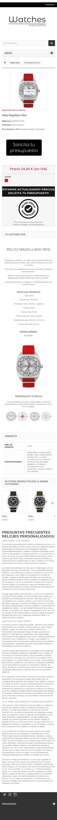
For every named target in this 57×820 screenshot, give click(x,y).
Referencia (6, 121)
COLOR (8, 177)
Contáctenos (49, 4)
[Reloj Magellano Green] (40, 502)
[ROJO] (6, 180)
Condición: (6, 125)
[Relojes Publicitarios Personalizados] (28, 21)
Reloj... (5, 516)
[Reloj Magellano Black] (14, 502)
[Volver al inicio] (4, 62)
